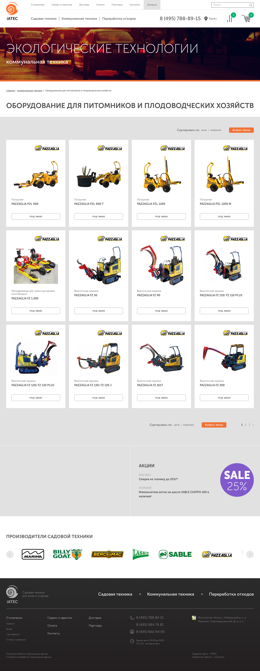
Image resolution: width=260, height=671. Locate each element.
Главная (10, 90)
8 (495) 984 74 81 (150, 624)
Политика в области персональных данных (27, 654)
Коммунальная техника (79, 19)
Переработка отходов (119, 19)
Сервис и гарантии (61, 4)
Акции (9, 629)
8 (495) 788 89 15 (150, 617)
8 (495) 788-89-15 (180, 18)
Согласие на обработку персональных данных (29, 657)
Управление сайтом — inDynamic (208, 657)
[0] (229, 18)
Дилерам (152, 4)
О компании (37, 4)
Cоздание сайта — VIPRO (204, 654)
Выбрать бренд (241, 130)
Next (250, 554)
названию (215, 130)
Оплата (100, 4)
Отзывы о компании (16, 639)
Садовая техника (43, 19)
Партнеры (117, 4)
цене (204, 130)
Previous (10, 554)
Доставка (84, 4)
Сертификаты (13, 634)
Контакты (135, 4)
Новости (10, 623)
